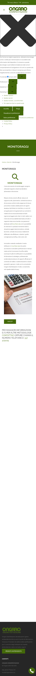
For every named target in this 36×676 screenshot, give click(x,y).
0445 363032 (14, 2)
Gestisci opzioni (8, 95)
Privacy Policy (8, 123)
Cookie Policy (8, 121)
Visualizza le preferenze (12, 113)
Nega (18, 109)
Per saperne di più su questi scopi (14, 103)
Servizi (9, 162)
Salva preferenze (9, 117)
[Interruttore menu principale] (4, 10)
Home (4, 162)
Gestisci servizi (8, 98)
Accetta (6, 109)
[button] (18, 29)
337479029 (25, 2)
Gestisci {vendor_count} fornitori (13, 100)
